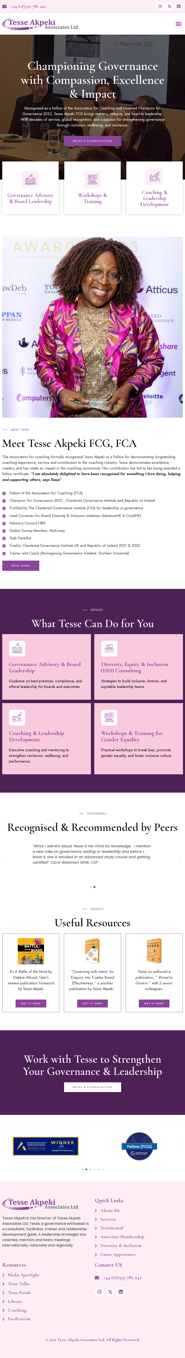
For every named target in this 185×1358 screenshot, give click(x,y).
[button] (178, 23)
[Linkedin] (179, 6)
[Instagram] (160, 6)
